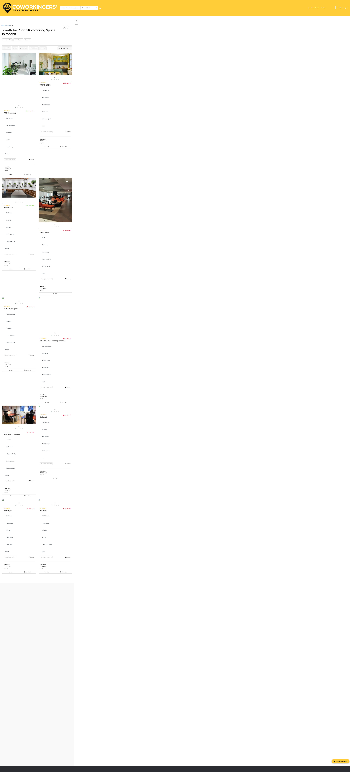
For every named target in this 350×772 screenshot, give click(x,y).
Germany (32, 159)
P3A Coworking (10, 113)
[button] (16, 107)
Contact (323, 8)
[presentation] (18, 105)
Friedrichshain (18, 39)
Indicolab (43, 417)
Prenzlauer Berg (7, 39)
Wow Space (8, 511)
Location (310, 8)
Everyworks (44, 232)
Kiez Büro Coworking (12, 434)
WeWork (43, 511)
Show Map (28, 174)
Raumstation (8, 207)
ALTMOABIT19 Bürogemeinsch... (53, 341)
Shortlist (317, 8)
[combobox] (89, 8)
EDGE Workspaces (11, 309)
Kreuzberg (27, 39)
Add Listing (342, 8)
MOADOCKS (45, 85)
